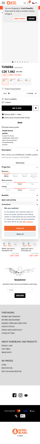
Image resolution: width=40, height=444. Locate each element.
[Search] (24, 3)
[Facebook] (14, 395)
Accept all (20, 228)
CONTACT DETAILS (8, 326)
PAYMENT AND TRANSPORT (11, 316)
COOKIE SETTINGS (8, 333)
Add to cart (17, 108)
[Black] (25, 244)
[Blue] (12, 80)
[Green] (20, 80)
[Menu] (3, 3)
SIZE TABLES (6, 349)
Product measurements (12, 89)
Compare (7, 102)
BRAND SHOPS (7, 352)
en (36, 3)
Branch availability (10, 99)
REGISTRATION (7, 368)
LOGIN (4, 365)
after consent (28, 222)
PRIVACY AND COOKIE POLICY (12, 330)
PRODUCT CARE (7, 346)
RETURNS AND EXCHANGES (11, 320)
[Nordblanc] (12, 3)
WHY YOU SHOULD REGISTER (11, 371)
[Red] (5, 80)
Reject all (20, 234)
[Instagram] (20, 395)
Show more (20, 163)
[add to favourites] (35, 108)
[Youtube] (26, 395)
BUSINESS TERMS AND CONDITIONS (14, 323)
